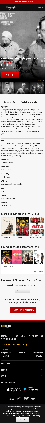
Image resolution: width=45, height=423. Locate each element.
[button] (34, 8)
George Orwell (6, 184)
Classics (4, 206)
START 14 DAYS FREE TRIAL (22, 310)
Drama (10, 206)
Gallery (40, 80)
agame (41, 272)
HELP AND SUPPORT (8, 382)
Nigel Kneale (5, 177)
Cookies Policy (34, 416)
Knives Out (19, 237)
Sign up (9, 75)
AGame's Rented (7, 267)
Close (22, 419)
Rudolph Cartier (7, 170)
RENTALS (4, 370)
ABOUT (3, 376)
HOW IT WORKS (6, 363)
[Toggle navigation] (3, 7)
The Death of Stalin (36, 237)
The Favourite (5, 237)
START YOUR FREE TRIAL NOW (23, 2)
